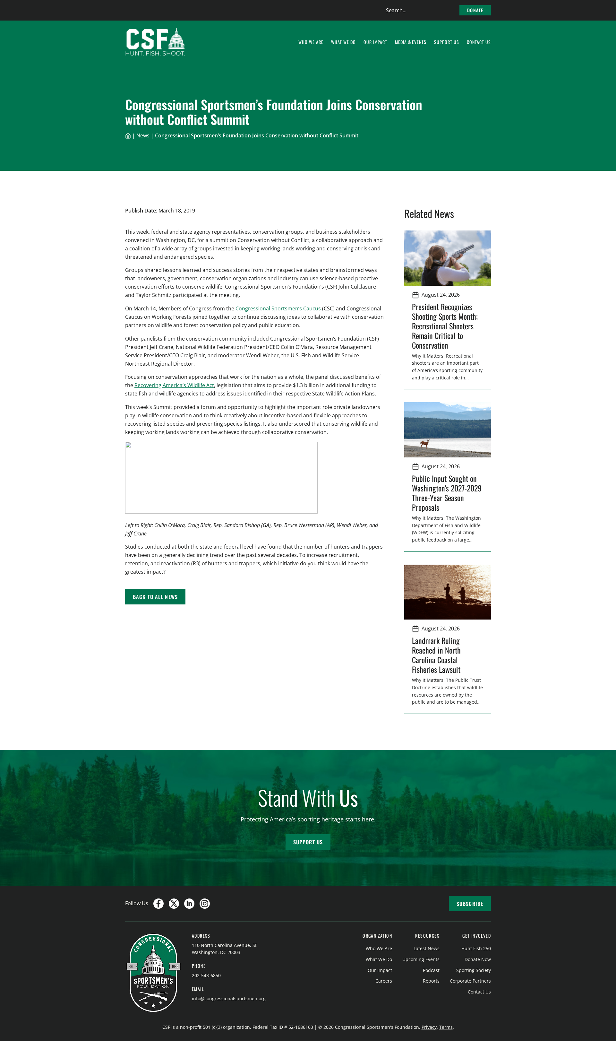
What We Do (379, 959)
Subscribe (470, 903)
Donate (475, 10)
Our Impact (380, 970)
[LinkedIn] (189, 903)
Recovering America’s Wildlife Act (174, 385)
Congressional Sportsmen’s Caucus (278, 308)
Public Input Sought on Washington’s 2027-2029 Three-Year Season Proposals (447, 493)
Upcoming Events (421, 959)
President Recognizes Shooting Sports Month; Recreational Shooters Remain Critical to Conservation (445, 326)
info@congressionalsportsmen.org (229, 998)
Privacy (429, 1027)
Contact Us (479, 992)
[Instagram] (205, 903)
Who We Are (379, 948)
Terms (446, 1027)
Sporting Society (473, 970)
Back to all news (155, 597)
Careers (383, 981)
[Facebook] (158, 903)
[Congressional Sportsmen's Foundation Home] (155, 42)
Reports (431, 981)
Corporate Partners (470, 981)
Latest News (427, 948)
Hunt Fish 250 (476, 948)
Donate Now (478, 959)
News (143, 135)
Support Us (308, 842)
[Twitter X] (174, 903)
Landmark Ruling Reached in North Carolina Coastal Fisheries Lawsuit (438, 655)
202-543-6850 (206, 975)
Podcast (431, 970)
